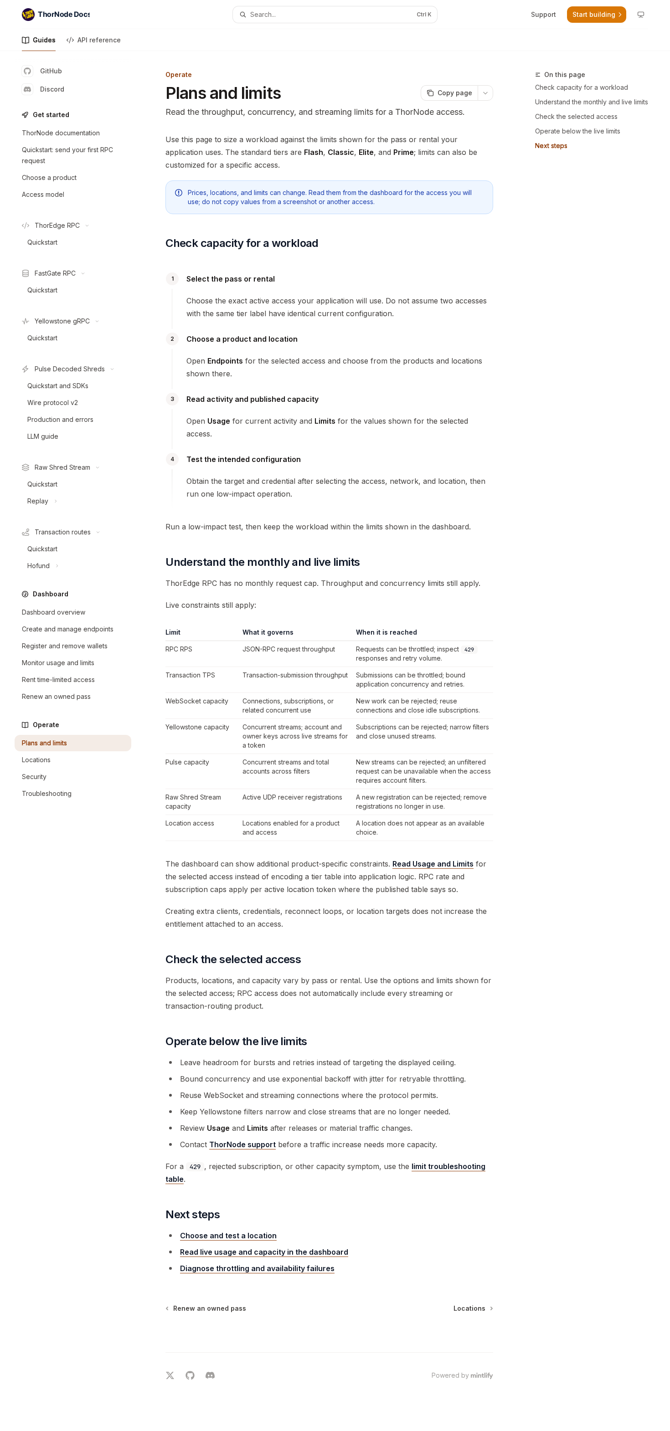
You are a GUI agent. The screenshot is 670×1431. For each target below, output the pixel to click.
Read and (433, 863)
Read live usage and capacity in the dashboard (264, 1252)
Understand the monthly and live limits (591, 102)
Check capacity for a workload (581, 87)
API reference (99, 40)
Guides (44, 40)
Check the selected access (576, 116)
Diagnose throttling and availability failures (257, 1268)
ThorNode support (242, 1144)
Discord (52, 89)
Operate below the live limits (577, 131)
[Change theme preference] (641, 14)
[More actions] (485, 93)
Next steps (551, 145)
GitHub (51, 71)
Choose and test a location (228, 1235)
